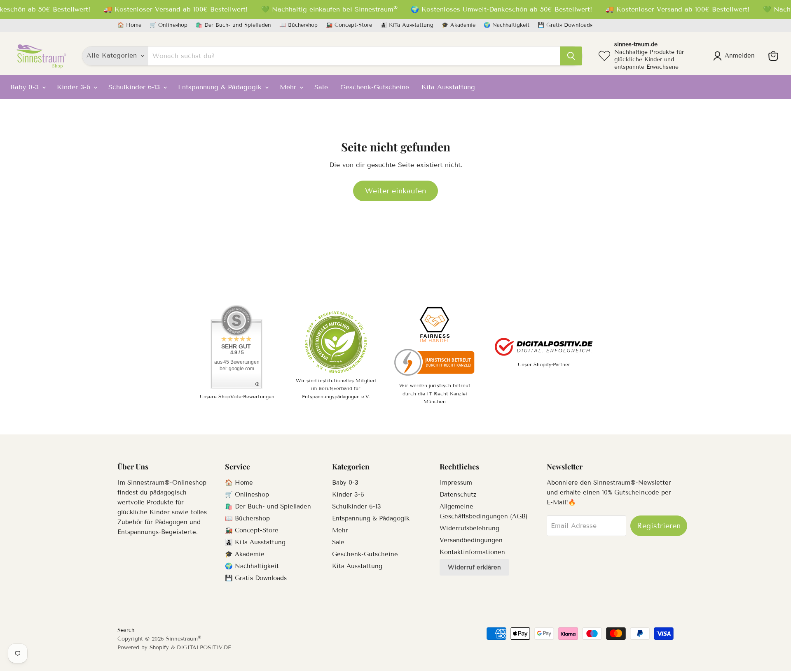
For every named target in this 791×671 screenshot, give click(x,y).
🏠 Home (129, 25)
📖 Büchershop (298, 25)
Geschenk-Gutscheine (374, 87)
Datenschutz (458, 494)
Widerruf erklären (474, 567)
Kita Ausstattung (448, 87)
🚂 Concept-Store (349, 25)
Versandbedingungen (471, 540)
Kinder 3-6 (75, 87)
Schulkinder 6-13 (135, 87)
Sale (321, 87)
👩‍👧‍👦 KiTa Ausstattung (406, 25)
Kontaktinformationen (472, 552)
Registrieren (659, 525)
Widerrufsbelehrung (469, 528)
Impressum (456, 482)
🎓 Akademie (458, 25)
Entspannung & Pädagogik (221, 87)
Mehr (289, 87)
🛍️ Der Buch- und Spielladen (233, 25)
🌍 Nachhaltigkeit (506, 25)
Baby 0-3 (25, 87)
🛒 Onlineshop (168, 25)
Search (125, 630)
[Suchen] (571, 55)
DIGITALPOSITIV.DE (204, 647)
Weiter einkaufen (395, 190)
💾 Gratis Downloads (565, 25)
